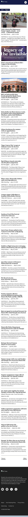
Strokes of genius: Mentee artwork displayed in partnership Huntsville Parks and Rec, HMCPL (12, 295)
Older (25, 458)
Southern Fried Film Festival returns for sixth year (10, 214)
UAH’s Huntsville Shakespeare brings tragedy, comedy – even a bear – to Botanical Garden (10, 31)
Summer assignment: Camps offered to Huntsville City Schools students (12, 375)
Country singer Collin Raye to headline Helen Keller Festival (10, 195)
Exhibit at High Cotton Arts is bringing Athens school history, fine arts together (13, 246)
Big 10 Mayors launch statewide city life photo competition (11, 161)
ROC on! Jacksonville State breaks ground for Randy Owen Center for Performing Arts (11, 96)
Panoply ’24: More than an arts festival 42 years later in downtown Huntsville (13, 441)
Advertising (4, 506)
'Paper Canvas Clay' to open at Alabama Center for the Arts (10, 146)
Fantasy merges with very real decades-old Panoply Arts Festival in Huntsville (13, 359)
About (2, 502)
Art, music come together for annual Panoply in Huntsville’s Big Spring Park (13, 391)
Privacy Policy (21, 502)
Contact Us (11, 506)
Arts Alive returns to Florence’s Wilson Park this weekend (11, 262)
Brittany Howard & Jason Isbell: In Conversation (9, 343)
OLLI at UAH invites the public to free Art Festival (9, 425)
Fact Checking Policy (11, 502)
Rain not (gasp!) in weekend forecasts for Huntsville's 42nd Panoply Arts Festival (14, 311)
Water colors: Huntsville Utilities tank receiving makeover (11, 179)
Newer (3, 458)
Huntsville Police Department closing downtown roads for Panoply (12, 327)
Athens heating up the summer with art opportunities (10, 130)
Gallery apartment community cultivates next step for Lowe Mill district (14, 409)
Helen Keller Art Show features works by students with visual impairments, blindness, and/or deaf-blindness (13, 113)
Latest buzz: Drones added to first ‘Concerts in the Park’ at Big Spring (12, 230)
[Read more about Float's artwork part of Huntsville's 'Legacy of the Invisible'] (14, 53)
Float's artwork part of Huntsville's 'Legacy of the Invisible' (12, 63)
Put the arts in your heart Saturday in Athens (9, 278)
